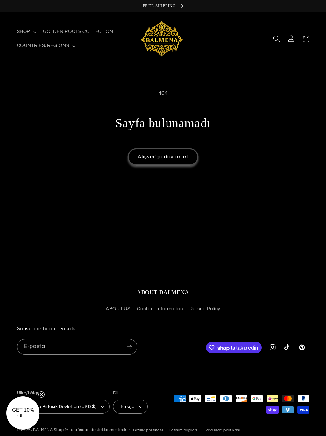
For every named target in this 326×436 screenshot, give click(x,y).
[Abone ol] (129, 347)
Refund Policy (204, 308)
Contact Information (160, 308)
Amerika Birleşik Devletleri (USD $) (60, 406)
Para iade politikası (222, 430)
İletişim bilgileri (183, 430)
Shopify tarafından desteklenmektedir (90, 430)
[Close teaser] (41, 394)
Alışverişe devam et (163, 156)
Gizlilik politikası (148, 430)
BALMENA (43, 430)
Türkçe (127, 406)
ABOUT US (118, 308)
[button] (26, 32)
